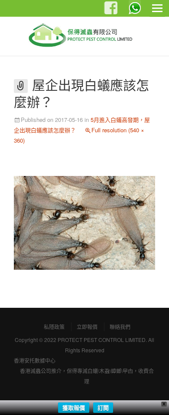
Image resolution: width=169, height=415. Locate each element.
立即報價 (87, 326)
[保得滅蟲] (84, 36)
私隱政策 (54, 326)
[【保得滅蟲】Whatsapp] (135, 6)
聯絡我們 (120, 326)
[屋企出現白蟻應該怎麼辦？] (84, 222)
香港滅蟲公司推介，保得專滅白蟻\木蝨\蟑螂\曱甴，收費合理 (87, 376)
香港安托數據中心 (34, 360)
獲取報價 (73, 407)
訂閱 (103, 407)
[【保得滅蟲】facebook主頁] (110, 8)
